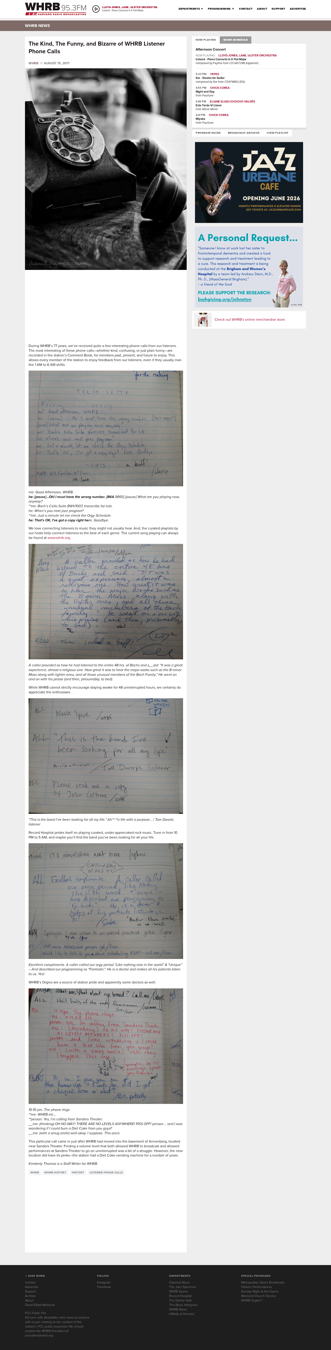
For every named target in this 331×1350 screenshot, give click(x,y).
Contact (245, 9)
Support (278, 9)
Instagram (104, 1282)
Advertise (298, 9)
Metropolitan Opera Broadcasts (263, 1282)
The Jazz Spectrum (182, 1287)
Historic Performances (256, 1287)
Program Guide (208, 133)
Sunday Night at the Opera (259, 1291)
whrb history (55, 1172)
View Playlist (277, 133)
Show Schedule (235, 40)
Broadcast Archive (244, 133)
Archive (30, 1296)
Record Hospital (180, 1296)
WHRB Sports (178, 1291)
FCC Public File (35, 1313)
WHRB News (178, 1309)
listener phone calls (106, 1172)
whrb (34, 1172)
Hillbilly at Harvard (181, 1314)
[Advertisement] (106, 306)
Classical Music (179, 1282)
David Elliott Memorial (40, 1305)
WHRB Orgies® (251, 1300)
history (78, 1172)
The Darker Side (180, 1300)
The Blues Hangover (183, 1305)
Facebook (104, 1287)
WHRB (34, 63)
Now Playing (206, 40)
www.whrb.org (59, 537)
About (262, 9)
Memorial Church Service (258, 1296)
